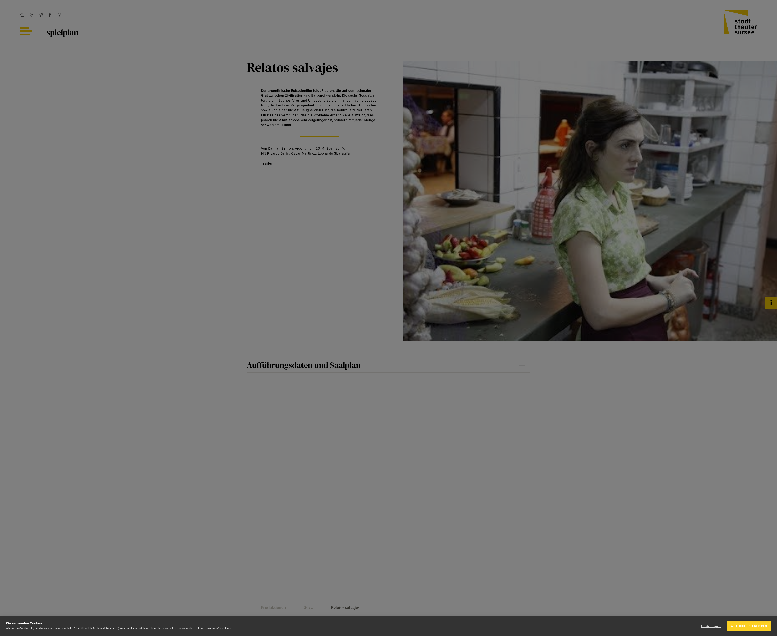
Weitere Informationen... (220, 628)
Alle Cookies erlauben (749, 626)
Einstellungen (711, 626)
